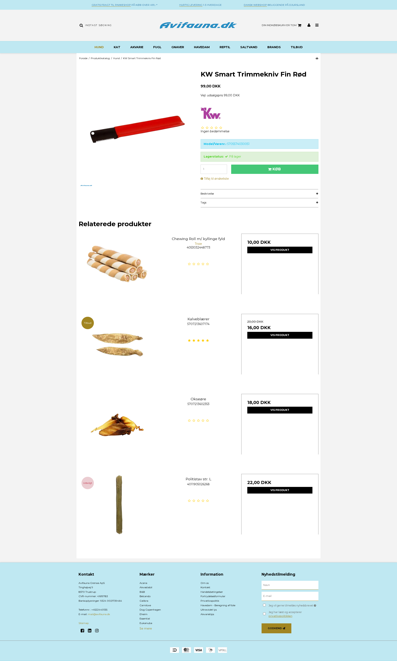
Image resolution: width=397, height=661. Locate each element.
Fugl (157, 47)
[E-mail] (290, 596)
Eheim (143, 614)
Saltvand (248, 47)
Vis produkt (279, 249)
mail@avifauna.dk (99, 614)
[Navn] (290, 585)
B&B (142, 591)
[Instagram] (98, 630)
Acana (143, 583)
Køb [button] (277, 169)
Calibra (144, 600)
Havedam (202, 47)
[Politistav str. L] (117, 512)
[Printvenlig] (316, 58)
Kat (117, 47)
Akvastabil (146, 587)
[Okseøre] (117, 432)
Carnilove (145, 605)
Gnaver (177, 47)
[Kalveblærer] (117, 352)
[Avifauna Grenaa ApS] (198, 25)
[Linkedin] (91, 630)
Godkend (275, 628)
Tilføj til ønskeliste (216, 178)
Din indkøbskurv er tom (279, 25)
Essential (145, 618)
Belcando (145, 596)
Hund (99, 47)
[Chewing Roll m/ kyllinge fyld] (117, 272)
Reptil (225, 47)
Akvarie (136, 47)
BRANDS (274, 47)
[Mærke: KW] (211, 113)
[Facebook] (84, 630)
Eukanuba (146, 623)
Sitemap (84, 623)
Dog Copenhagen (150, 609)
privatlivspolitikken (280, 616)
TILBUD (297, 47)
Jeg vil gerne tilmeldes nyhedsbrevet (293, 604)
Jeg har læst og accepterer (285, 614)
